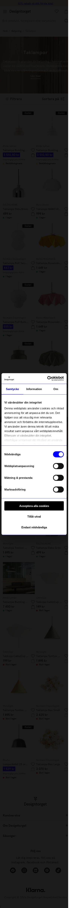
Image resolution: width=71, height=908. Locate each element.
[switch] (58, 466)
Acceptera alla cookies (34, 505)
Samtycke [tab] (12, 388)
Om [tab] (55, 388)
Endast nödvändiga (34, 527)
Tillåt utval (34, 516)
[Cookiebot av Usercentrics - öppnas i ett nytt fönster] (48, 378)
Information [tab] (34, 388)
